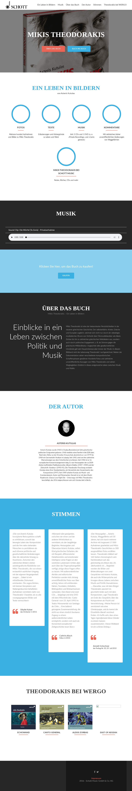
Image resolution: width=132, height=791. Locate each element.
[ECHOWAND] (23, 717)
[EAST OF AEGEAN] (108, 717)
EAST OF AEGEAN (108, 732)
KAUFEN (66, 276)
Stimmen (97, 5)
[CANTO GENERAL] (52, 717)
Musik (60, 5)
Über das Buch (72, 5)
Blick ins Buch (79, 49)
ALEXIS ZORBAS (80, 732)
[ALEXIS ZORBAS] (80, 717)
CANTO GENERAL (51, 732)
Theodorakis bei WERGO (115, 5)
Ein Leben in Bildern (46, 5)
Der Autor (86, 5)
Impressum (96, 778)
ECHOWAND (23, 732)
